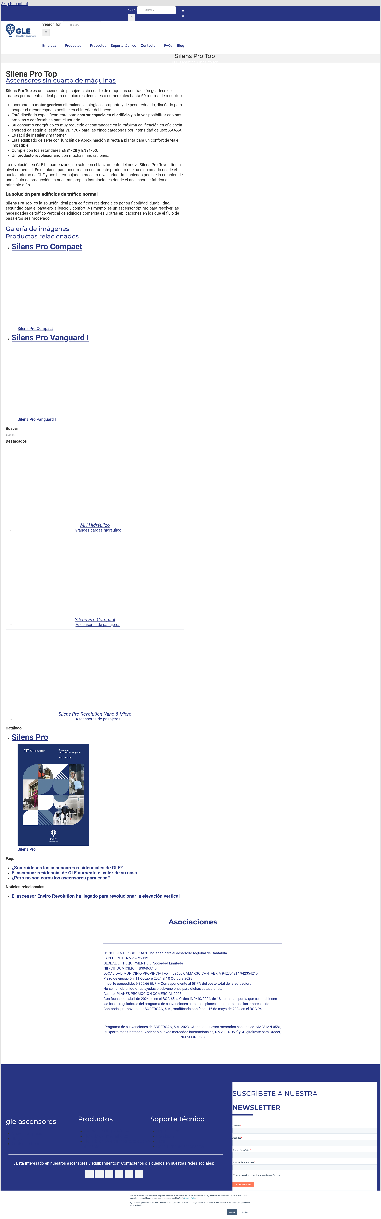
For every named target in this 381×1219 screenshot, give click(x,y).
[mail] (139, 1174)
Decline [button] (245, 1212)
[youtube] (109, 1174)
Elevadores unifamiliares (106, 1136)
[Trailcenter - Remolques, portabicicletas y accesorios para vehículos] (17, 1106)
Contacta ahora (25, 1143)
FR (183, 11)
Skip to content (14, 3)
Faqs (160, 1141)
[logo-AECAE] (237, 929)
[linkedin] (119, 1174)
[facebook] (89, 1174)
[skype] (129, 1174)
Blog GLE (20, 1138)
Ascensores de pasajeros (106, 1131)
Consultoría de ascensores (180, 1146)
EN (183, 16)
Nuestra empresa (27, 1133)
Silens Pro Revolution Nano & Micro (95, 714)
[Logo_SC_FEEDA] (148, 929)
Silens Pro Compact (95, 619)
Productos (187, 62)
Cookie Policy (189, 1198)
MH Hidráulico (95, 525)
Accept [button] (232, 1212)
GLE (175, 62)
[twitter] (99, 1174)
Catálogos (165, 1136)
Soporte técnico (170, 1131)
